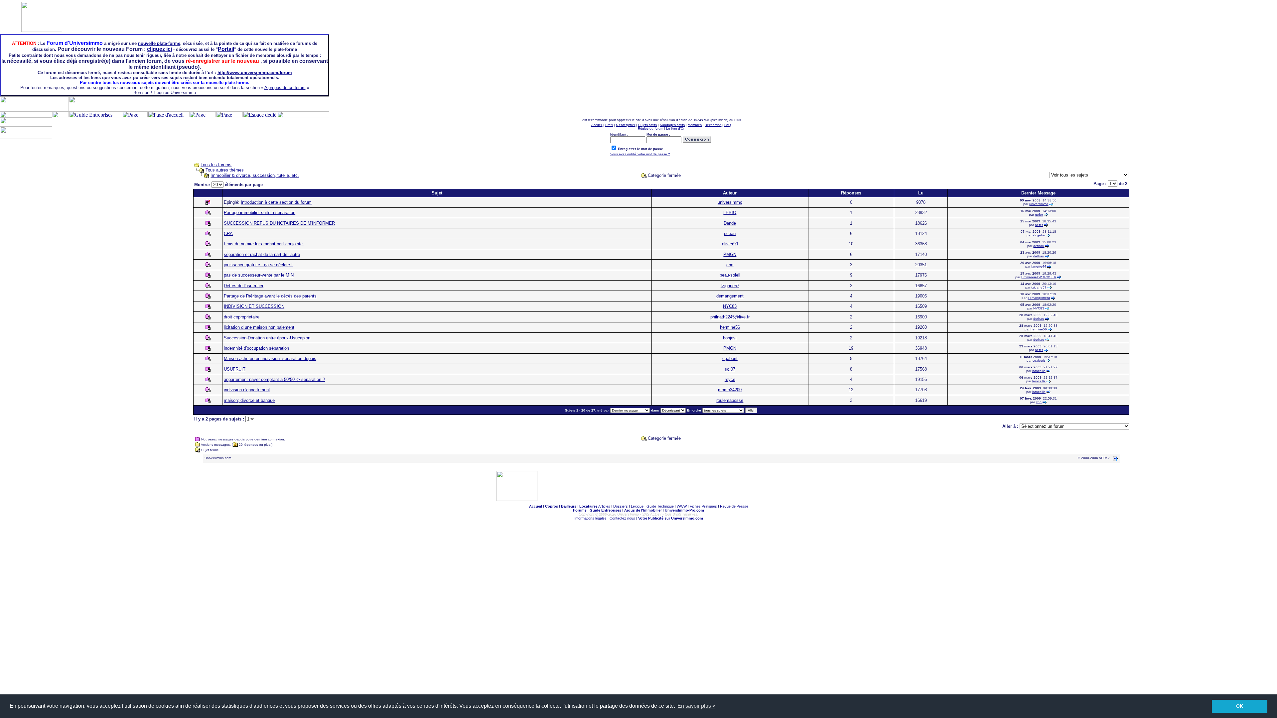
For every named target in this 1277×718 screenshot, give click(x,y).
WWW (682, 506)
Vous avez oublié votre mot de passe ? (640, 154)
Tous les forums (216, 164)
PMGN (729, 254)
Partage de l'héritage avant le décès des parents (270, 296)
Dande (730, 223)
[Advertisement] (1149, 132)
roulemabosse (729, 400)
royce (730, 379)
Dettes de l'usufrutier (243, 285)
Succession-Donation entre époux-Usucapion (267, 337)
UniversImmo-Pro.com (684, 510)
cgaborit (730, 358)
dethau (1038, 246)
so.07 (730, 369)
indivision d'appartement (247, 389)
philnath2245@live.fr (730, 316)
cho (729, 264)
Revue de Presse (734, 506)
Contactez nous (622, 518)
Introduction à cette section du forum (276, 202)
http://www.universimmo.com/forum (254, 72)
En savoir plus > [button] (696, 706)
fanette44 (1038, 266)
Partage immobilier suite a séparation (259, 212)
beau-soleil (730, 275)
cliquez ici (159, 49)
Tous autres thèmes (225, 170)
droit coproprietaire (241, 316)
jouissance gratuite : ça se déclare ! (258, 264)
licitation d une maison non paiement (259, 327)
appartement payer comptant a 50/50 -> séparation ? (274, 379)
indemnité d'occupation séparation (256, 348)
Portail (226, 49)
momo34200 (730, 389)
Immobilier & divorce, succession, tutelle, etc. (255, 175)
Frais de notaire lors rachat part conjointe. (264, 243)
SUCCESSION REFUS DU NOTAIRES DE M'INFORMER (279, 223)
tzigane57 (730, 285)
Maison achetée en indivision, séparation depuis (270, 358)
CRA (228, 233)
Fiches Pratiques (703, 506)
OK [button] (1239, 706)
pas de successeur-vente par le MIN (259, 275)
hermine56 (730, 327)
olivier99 (730, 243)
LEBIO (729, 212)
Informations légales (590, 518)
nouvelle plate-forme (159, 43)
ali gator (1039, 235)
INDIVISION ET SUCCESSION (254, 306)
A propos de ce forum (285, 87)
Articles (604, 506)
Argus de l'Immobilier (643, 510)
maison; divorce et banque (249, 400)
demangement (730, 296)
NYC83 (730, 306)
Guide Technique (660, 506)
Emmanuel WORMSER (1038, 277)
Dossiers (620, 506)
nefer (1039, 214)
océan (730, 233)
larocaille (1039, 371)
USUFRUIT (234, 369)
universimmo (730, 202)
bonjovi (730, 337)
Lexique (637, 506)
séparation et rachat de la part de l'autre (262, 254)
